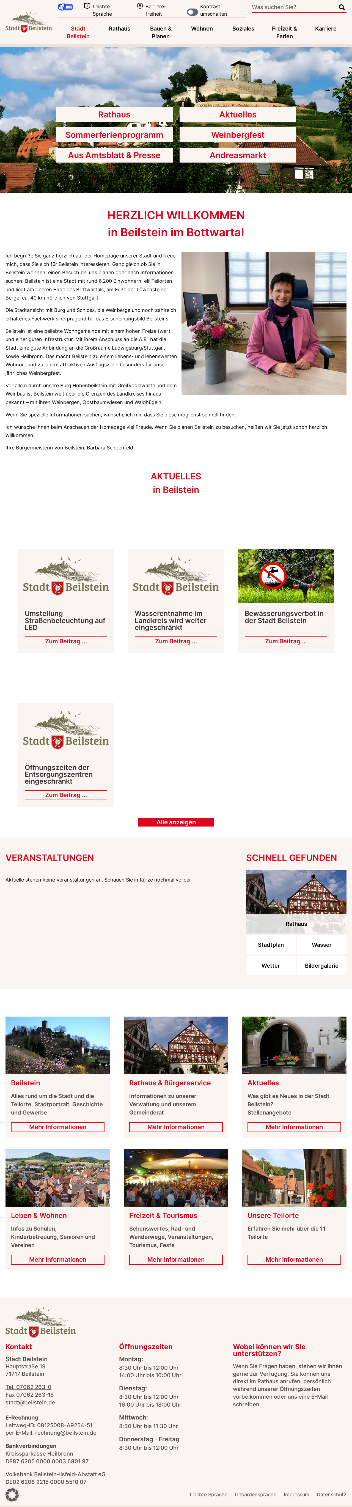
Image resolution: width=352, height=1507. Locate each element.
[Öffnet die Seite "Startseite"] (29, 22)
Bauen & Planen (161, 32)
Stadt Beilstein (78, 32)
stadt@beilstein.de (30, 1402)
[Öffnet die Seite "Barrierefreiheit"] (140, 6)
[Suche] (341, 7)
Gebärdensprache (255, 1494)
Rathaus (119, 28)
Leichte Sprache (208, 1494)
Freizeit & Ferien (284, 32)
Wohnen (202, 28)
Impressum (296, 1494)
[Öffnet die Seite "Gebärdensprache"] (65, 7)
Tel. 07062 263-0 (28, 1387)
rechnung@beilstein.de (66, 1432)
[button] (12, 1495)
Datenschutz (331, 1494)
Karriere (326, 28)
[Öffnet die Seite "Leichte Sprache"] (87, 6)
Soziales (243, 28)
